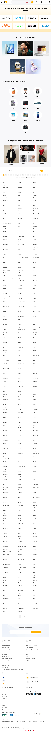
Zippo (4, 329)
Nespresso (35, 381)
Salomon (5, 373)
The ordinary (35, 228)
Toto (34, 577)
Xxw (19, 190)
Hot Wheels (20, 340)
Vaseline (20, 487)
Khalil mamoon (6, 564)
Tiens (4, 402)
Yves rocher (6, 360)
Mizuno (34, 533)
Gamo (4, 365)
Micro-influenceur (6, 663)
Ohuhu (19, 479)
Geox (34, 293)
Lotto (4, 259)
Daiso (34, 249)
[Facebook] (24, 730)
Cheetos (35, 285)
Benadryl (35, 402)
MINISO (4, 195)
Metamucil (5, 585)
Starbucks (35, 445)
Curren (4, 285)
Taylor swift (5, 440)
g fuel (34, 513)
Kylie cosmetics (21, 363)
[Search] (32, 2)
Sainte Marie (4, 707)
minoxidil (5, 319)
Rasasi (4, 606)
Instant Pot (35, 608)
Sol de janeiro (21, 244)
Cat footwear (21, 228)
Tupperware (6, 389)
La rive (19, 443)
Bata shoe (5, 487)
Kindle (4, 443)
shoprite (5, 608)
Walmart (20, 210)
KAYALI (34, 334)
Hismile (34, 394)
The (4, 210)
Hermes (20, 309)
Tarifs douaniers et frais (7, 658)
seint (34, 551)
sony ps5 (35, 502)
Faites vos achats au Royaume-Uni (24, 721)
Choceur (5, 557)
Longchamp (35, 247)
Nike (19, 185)
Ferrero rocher (36, 355)
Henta (19, 451)
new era (20, 541)
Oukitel (34, 593)
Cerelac (5, 536)
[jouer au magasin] (37, 694)
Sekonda (5, 342)
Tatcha (19, 598)
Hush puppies (6, 492)
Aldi (19, 500)
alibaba (19, 203)
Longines (20, 544)
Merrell (4, 451)
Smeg (19, 262)
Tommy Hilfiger (36, 213)
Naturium (20, 350)
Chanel (34, 298)
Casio (34, 319)
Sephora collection (22, 396)
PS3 (19, 533)
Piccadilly (5, 526)
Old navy (5, 363)
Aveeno (19, 515)
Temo (34, 267)
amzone (20, 389)
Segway (34, 526)
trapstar (5, 466)
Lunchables (5, 244)
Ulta (34, 337)
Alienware (5, 448)
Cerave (19, 223)
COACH (5, 234)
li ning (19, 471)
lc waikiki (35, 329)
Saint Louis (4, 703)
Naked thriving (21, 288)
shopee (5, 569)
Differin (34, 399)
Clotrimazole (21, 606)
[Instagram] (26, 730)
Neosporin (5, 541)
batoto (4, 376)
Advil (4, 298)
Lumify (34, 417)
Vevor (4, 213)
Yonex (19, 368)
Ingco (34, 590)
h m (34, 412)
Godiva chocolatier (7, 507)
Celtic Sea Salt (21, 236)
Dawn (19, 474)
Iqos (34, 192)
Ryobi (4, 391)
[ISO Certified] (14, 715)
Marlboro (35, 373)
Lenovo (5, 425)
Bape (19, 461)
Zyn (4, 275)
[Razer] (21, 26)
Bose (34, 510)
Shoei (19, 507)
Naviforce (20, 285)
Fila (19, 402)
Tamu (19, 580)
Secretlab (35, 386)
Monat (34, 582)
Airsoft (34, 546)
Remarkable (20, 453)
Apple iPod (20, 270)
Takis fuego (20, 523)
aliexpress (5, 407)
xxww (19, 355)
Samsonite (5, 252)
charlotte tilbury (36, 327)
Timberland (5, 203)
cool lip (34, 407)
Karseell (34, 190)
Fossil (19, 440)
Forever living (35, 422)
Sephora (5, 185)
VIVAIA (19, 259)
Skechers (20, 195)
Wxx (19, 241)
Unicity (19, 239)
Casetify (35, 254)
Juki (33, 391)
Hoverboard (35, 378)
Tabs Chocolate (36, 497)
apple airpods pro (36, 569)
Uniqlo (4, 205)
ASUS (34, 482)
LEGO (34, 265)
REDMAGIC (20, 208)
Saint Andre (4, 700)
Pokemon (35, 505)
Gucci (34, 203)
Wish (19, 399)
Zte (33, 469)
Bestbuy (34, 216)
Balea (4, 355)
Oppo (19, 378)
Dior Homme (21, 280)
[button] (37, 2)
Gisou (4, 427)
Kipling (4, 288)
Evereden (35, 464)
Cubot (19, 526)
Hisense (34, 389)
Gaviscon (35, 518)
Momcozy (5, 528)
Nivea (19, 458)
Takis (34, 187)
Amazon (34, 182)
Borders (34, 598)
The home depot (7, 223)
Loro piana (20, 386)
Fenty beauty (36, 453)
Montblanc (20, 520)
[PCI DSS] (4, 715)
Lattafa (5, 383)
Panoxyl (5, 231)
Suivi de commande (6, 656)
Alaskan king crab (22, 546)
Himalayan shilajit (22, 567)
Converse (5, 283)
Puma (4, 216)
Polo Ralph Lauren (7, 265)
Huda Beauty (6, 412)
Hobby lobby (35, 430)
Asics (4, 254)
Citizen (4, 381)
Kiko (19, 216)
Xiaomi (19, 303)
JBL (18, 296)
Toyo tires (35, 536)
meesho (5, 611)
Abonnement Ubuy (6, 665)
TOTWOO (20, 221)
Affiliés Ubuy (29, 660)
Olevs (19, 324)
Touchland (20, 293)
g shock (20, 272)
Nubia (34, 358)
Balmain (34, 489)
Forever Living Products (23, 257)
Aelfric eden (6, 476)
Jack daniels (35, 528)
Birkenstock (35, 218)
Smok (34, 414)
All (3, 175)
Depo (4, 577)
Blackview (20, 414)
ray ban (19, 254)
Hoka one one (6, 559)
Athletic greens (36, 257)
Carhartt (5, 409)
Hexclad (5, 332)
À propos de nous (6, 645)
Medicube (20, 234)
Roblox (34, 350)
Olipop (34, 448)
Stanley (34, 262)
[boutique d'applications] (30, 694)
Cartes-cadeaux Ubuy (31, 663)
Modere (5, 324)
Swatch (19, 249)
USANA (19, 332)
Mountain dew (21, 588)
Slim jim (20, 476)
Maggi (34, 476)
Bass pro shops (6, 520)
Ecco (4, 309)
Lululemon (5, 200)
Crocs (4, 208)
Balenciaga (35, 538)
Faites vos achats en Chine (35, 722)
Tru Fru (4, 502)
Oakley (34, 564)
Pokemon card (36, 278)
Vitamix (19, 564)
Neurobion (20, 420)
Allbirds (19, 595)
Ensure (4, 311)
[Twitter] (31, 730)
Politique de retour (30, 652)
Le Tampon (4, 698)
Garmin (19, 342)
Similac (34, 492)
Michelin (34, 461)
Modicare (35, 580)
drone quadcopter (22, 407)
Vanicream (5, 546)
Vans (4, 386)
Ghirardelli (20, 492)
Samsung (5, 236)
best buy (5, 420)
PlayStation (35, 484)
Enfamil (19, 311)
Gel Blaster (5, 567)
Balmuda (35, 554)
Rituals (19, 404)
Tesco (34, 559)
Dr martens (5, 249)
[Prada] (30, 18)
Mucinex (5, 430)
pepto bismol (6, 368)
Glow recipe (6, 303)
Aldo (34, 210)
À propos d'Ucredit (30, 658)
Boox (34, 523)
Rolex (19, 200)
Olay (19, 469)
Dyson (19, 213)
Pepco (34, 275)
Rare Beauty (6, 414)
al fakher (5, 533)
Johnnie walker (36, 487)
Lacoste (34, 321)
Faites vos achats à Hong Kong (8, 722)
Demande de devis (6, 649)
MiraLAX (5, 435)
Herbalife (35, 226)
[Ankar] (17, 18)
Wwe (34, 438)
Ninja (4, 218)
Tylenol (19, 265)
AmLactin (5, 474)
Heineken (5, 445)
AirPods (34, 440)
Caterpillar (35, 541)
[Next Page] (31, 616)
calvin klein (5, 247)
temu (19, 182)
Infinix (19, 391)
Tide (19, 577)
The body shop (6, 352)
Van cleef (5, 479)
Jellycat (20, 337)
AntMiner (5, 350)
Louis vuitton (35, 208)
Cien (34, 309)
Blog (27, 654)
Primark (5, 267)
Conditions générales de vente (9, 728)
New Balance (35, 244)
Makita (4, 404)
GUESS (19, 371)
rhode (19, 373)
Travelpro (20, 611)
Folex (4, 262)
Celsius (4, 314)
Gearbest (35, 347)
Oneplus (34, 290)
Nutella (34, 515)
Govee (4, 471)
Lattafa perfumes (37, 303)
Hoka (19, 334)
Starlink (34, 205)
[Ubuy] (5, 2)
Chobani (20, 298)
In (18, 358)
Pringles (34, 575)
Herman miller (21, 559)
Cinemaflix (35, 409)
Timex (19, 582)
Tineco (34, 572)
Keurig (34, 352)
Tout (34, 234)
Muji (4, 347)
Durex (34, 595)
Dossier (5, 396)
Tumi (19, 438)
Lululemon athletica (22, 557)
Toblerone (35, 280)
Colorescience (21, 569)
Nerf (34, 507)
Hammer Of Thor (22, 562)
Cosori (19, 575)
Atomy (34, 383)
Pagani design (6, 505)
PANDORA (20, 187)
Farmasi (20, 376)
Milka (34, 324)
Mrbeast (34, 342)
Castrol (19, 510)
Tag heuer (35, 606)
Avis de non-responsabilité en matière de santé (12, 669)
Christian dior (21, 608)
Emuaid (34, 368)
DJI (18, 231)
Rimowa (20, 218)
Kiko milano (5, 239)
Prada (34, 600)
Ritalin (4, 580)
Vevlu (4, 588)
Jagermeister (21, 278)
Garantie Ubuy (5, 667)
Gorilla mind (6, 458)
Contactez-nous (5, 647)
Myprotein (5, 438)
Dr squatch (5, 469)
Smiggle (34, 316)
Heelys (4, 484)
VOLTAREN (20, 554)
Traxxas (19, 528)
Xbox (34, 340)
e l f (33, 474)
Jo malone (5, 572)
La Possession (5, 705)
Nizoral (4, 327)
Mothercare (20, 433)
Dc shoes (35, 283)
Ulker (4, 582)
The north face (6, 221)
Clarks (4, 241)
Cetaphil (35, 466)
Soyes (34, 425)
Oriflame (5, 280)
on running (35, 332)
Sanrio (34, 479)
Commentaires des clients (32, 649)
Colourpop (5, 600)
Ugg (34, 270)
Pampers (20, 394)
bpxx (34, 360)
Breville (4, 544)
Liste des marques (30, 647)
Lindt (4, 334)
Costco (19, 192)
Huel (4, 301)
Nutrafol (34, 456)
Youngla (5, 358)
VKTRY (34, 363)
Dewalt (4, 562)
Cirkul (34, 259)
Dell (19, 495)
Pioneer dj (20, 489)
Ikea (34, 185)
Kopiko (4, 453)
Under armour (21, 347)
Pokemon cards (21, 306)
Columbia (5, 378)
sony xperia (20, 365)
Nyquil (34, 458)
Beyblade (35, 296)
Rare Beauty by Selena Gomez (10, 371)
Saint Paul (4, 694)
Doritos (4, 510)
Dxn (33, 223)
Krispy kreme (21, 600)
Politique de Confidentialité (23, 728)
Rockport (20, 536)
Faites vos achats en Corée (21, 722)
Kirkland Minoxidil (7, 551)
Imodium (5, 464)
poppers (34, 549)
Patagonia (35, 585)
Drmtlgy (5, 538)
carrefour (5, 575)
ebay (34, 197)
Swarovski (20, 290)
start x (4, 523)
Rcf (19, 538)
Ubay (4, 190)
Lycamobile (20, 505)
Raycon (19, 513)
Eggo (4, 513)
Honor (19, 430)
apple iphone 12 (6, 593)
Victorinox (35, 557)
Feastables (5, 197)
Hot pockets (20, 590)
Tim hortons (35, 427)
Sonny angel (35, 420)
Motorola (5, 461)
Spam (19, 445)
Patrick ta (5, 500)
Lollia (4, 595)
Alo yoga (5, 293)
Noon (19, 252)
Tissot (34, 236)
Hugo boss (5, 345)
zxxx (4, 257)
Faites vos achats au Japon (39, 721)
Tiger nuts (5, 321)
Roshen (5, 495)
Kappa (19, 448)
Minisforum (5, 549)
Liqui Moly (5, 590)
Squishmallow (21, 316)
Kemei (19, 531)
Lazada (4, 226)
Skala (34, 231)
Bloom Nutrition (21, 329)
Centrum (35, 239)
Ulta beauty (5, 272)
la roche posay (21, 352)
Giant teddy (35, 603)
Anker (19, 502)
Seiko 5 (19, 319)
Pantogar (5, 515)
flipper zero (20, 593)
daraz (4, 290)
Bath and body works (7, 296)
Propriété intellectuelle (7, 652)
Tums (34, 588)
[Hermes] (8, 26)
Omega (20, 572)
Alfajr (19, 551)
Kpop (19, 345)
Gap (19, 321)
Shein (4, 182)
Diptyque (5, 394)
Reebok (34, 371)
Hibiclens (5, 489)
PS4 (19, 425)
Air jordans (20, 412)
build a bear (35, 314)
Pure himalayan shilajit (8, 278)
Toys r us (5, 337)
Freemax (35, 443)
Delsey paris (6, 554)
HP (18, 456)
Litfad (19, 409)
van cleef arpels (36, 495)
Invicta (4, 417)
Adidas (19, 197)
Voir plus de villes (6, 709)
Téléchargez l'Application (32, 645)
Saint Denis (4, 692)
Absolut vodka (36, 396)
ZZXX (19, 226)
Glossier (34, 306)
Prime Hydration (21, 301)
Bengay (5, 422)
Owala (4, 228)
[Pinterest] (33, 730)
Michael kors (6, 340)
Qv (33, 544)
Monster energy (36, 311)
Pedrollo (34, 404)
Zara (4, 192)
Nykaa (19, 603)
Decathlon (5, 187)
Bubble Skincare (6, 270)
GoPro (4, 433)
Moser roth (20, 464)
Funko (34, 567)
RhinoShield (5, 518)
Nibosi (34, 288)
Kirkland (19, 435)
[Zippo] (34, 26)
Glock (19, 518)
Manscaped (35, 435)
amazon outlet (6, 306)
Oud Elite (20, 427)
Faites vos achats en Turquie (7, 724)
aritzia (19, 482)
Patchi (34, 200)
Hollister (20, 497)
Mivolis (19, 422)
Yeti (34, 520)
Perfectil (34, 433)
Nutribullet (5, 531)
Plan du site (4, 654)
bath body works (36, 241)
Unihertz (34, 471)
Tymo (4, 316)
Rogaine (34, 345)
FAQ (27, 656)
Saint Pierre (4, 696)
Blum (19, 383)
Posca (4, 456)
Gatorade (5, 399)
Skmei (34, 365)
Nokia (34, 301)
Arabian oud (20, 360)
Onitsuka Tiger (36, 221)
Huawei (19, 314)
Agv (33, 272)
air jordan (20, 327)
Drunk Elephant (21, 466)
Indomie (20, 549)
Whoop (19, 267)
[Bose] (43, 18)
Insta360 (5, 497)
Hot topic (35, 451)
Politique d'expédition (6, 660)
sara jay (20, 381)
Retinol (19, 417)
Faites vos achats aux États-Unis (8, 721)
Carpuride (20, 585)
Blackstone (35, 500)
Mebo (19, 275)
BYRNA (4, 482)
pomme (20, 247)
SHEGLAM (35, 195)
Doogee (34, 531)
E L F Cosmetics (36, 252)
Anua (34, 376)
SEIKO (19, 283)
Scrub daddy (6, 598)
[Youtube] (28, 730)
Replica (19, 484)
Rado (19, 205)
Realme (34, 562)
